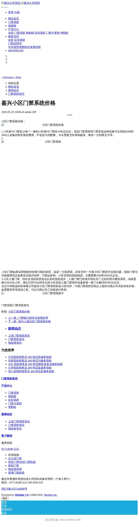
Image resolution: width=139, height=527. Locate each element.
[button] (7, 77)
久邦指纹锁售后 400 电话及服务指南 (30, 357)
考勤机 (12, 407)
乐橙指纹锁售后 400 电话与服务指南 (30, 360)
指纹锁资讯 (15, 342)
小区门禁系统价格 (19, 311)
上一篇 (28, 317)
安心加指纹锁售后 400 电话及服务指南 (31, 371)
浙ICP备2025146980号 (14, 488)
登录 (11, 12)
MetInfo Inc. (50, 494)
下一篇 (29, 321)
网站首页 (13, 18)
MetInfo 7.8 (21, 494)
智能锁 (12, 396)
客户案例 (6, 435)
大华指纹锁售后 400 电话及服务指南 (30, 367)
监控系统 (13, 399)
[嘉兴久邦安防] (69, 3)
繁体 (5, 498)
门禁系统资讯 (16, 93)
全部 (11, 32)
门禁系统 (13, 392)
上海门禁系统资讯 (19, 335)
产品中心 (6, 385)
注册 (17, 12)
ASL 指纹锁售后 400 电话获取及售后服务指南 (35, 364)
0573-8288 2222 (10, 448)
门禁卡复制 (15, 403)
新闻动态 (13, 90)
